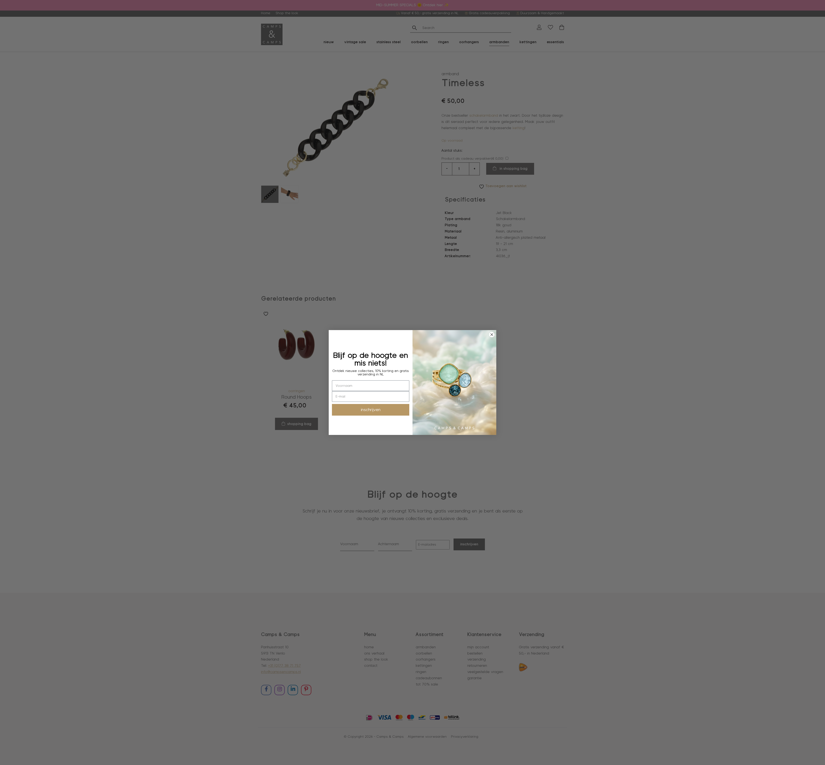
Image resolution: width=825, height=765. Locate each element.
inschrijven (370, 410)
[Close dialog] (492, 334)
